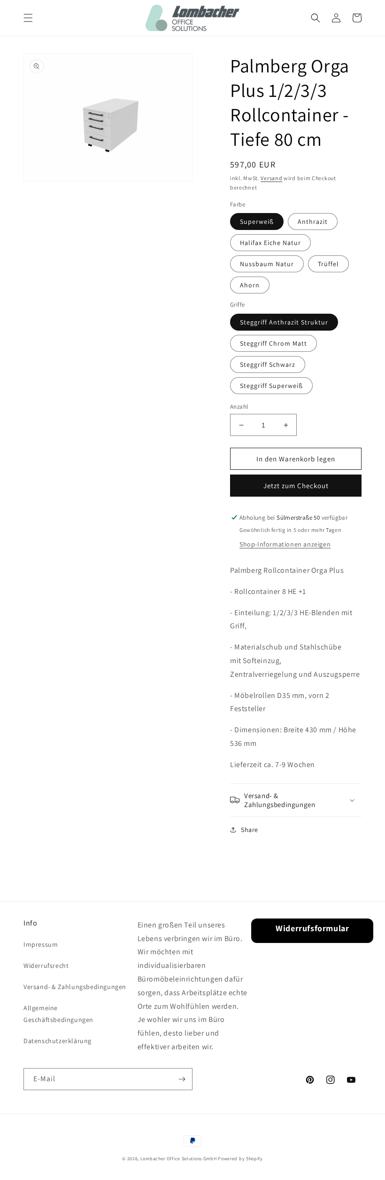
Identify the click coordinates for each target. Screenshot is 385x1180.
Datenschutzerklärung (57, 1041)
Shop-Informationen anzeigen (285, 544)
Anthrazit (313, 221)
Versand (271, 178)
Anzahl (239, 407)
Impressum (40, 944)
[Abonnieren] (181, 1079)
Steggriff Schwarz (267, 364)
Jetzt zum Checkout (296, 485)
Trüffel (328, 264)
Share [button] (249, 829)
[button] (28, 18)
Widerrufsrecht (46, 965)
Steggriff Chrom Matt (273, 343)
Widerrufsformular (312, 928)
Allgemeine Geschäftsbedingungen (58, 1014)
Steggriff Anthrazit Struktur (284, 322)
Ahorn (250, 285)
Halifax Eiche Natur (270, 242)
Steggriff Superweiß (271, 385)
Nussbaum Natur (267, 264)
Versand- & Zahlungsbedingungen (74, 986)
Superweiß (257, 221)
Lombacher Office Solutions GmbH (178, 1159)
